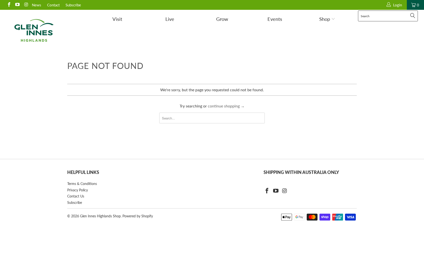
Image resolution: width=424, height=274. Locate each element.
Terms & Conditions (82, 184)
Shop (325, 19)
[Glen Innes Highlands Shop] (34, 30)
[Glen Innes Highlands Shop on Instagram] (25, 5)
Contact (53, 5)
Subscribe (73, 5)
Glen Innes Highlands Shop (100, 216)
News (36, 5)
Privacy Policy (77, 190)
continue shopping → (226, 106)
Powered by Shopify (137, 216)
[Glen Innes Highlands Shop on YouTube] (17, 5)
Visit (117, 19)
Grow (222, 19)
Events (274, 19)
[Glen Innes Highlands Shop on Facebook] (8, 5)
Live (169, 19)
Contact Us (75, 196)
